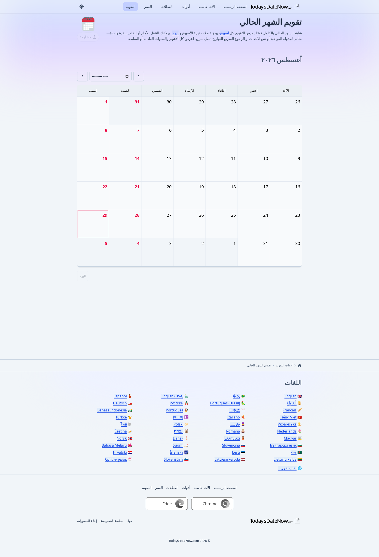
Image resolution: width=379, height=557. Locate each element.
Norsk (122, 438)
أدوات (185, 6)
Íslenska (176, 452)
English (290, 396)
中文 (236, 396)
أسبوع (224, 33)
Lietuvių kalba (285, 459)
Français (290, 410)
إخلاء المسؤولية (87, 521)
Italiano (233, 417)
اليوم (175, 33)
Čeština (120, 431)
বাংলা (294, 452)
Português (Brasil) (225, 403)
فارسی (235, 424)
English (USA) (172, 396)
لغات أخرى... (287, 468)
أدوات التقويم (284, 365)
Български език (283, 445)
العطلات (167, 6)
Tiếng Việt (288, 417)
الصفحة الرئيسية (235, 6)
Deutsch (120, 403)
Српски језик (116, 459)
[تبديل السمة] (81, 6)
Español (120, 396)
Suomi (178, 445)
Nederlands (287, 431)
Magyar (290, 438)
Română (233, 431)
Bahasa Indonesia (112, 410)
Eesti (236, 452)
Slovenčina (231, 445)
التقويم (130, 6)
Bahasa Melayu (114, 445)
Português (174, 410)
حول (129, 521)
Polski (178, 424)
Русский (176, 403)
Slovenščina (173, 459)
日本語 (234, 410)
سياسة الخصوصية (111, 521)
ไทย (124, 424)
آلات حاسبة (206, 6)
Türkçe (121, 417)
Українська (287, 424)
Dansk (178, 438)
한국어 (178, 417)
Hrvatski (120, 452)
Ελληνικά (232, 438)
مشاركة (85, 36)
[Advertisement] (189, 315)
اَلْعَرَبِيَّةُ (292, 403)
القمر (148, 6)
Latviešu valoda (227, 459)
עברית (178, 431)
